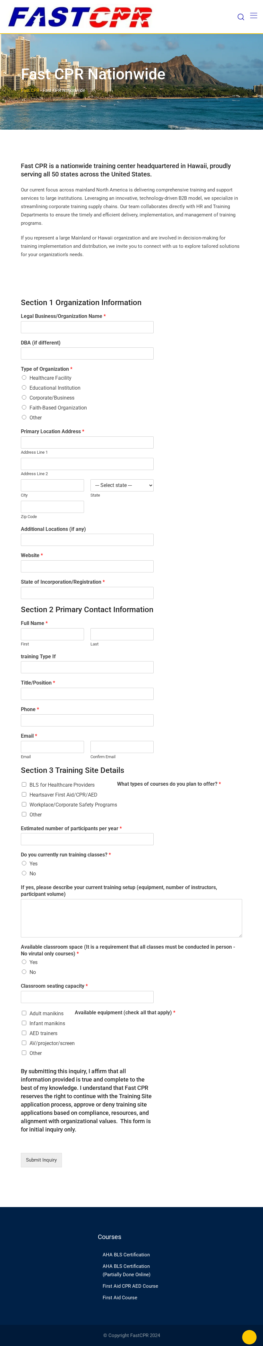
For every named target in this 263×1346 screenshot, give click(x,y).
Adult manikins (47, 1013)
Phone (30, 709)
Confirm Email (102, 756)
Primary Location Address (52, 431)
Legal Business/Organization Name (63, 316)
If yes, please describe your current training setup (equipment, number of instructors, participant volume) (119, 890)
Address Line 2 (34, 473)
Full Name (34, 623)
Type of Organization (46, 369)
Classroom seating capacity (54, 986)
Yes (34, 864)
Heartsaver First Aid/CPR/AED (64, 795)
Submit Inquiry (41, 1160)
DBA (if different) (41, 343)
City (24, 495)
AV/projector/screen (52, 1043)
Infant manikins (47, 1023)
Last (94, 644)
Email (29, 736)
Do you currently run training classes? (66, 855)
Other (36, 418)
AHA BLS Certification (126, 1255)
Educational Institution (55, 388)
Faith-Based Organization (58, 408)
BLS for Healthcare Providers (62, 785)
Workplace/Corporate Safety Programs (73, 805)
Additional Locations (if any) (53, 529)
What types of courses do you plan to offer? (169, 784)
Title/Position (38, 683)
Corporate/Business (52, 398)
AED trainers (43, 1033)
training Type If (38, 656)
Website (32, 555)
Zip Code (29, 516)
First (25, 644)
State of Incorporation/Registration (63, 582)
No (33, 874)
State (95, 495)
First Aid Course (120, 1298)
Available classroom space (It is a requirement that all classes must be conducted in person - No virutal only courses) (128, 950)
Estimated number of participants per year (71, 828)
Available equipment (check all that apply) (125, 1013)
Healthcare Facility (51, 378)
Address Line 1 (34, 452)
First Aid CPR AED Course (130, 1286)
